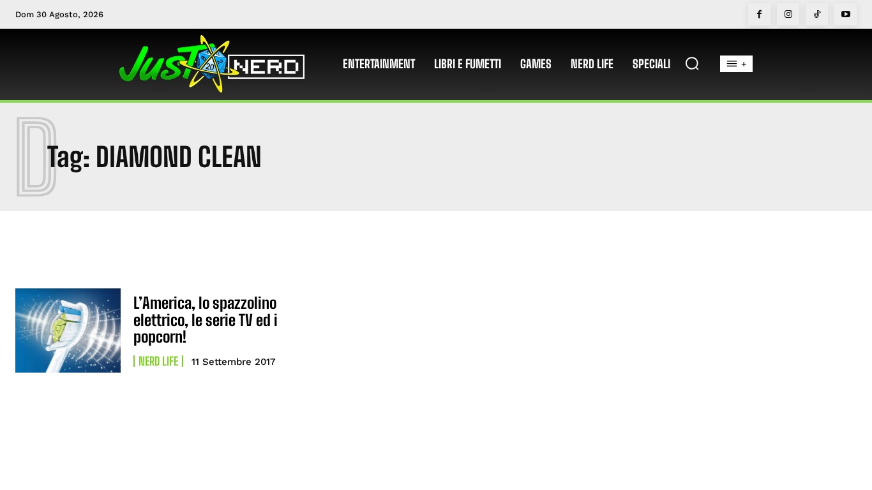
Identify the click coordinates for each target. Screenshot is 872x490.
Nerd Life (158, 361)
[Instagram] (788, 14)
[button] (692, 63)
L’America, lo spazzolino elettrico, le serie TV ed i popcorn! (205, 319)
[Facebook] (759, 14)
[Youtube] (845, 14)
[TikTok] (817, 14)
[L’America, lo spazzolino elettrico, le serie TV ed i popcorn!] (68, 330)
